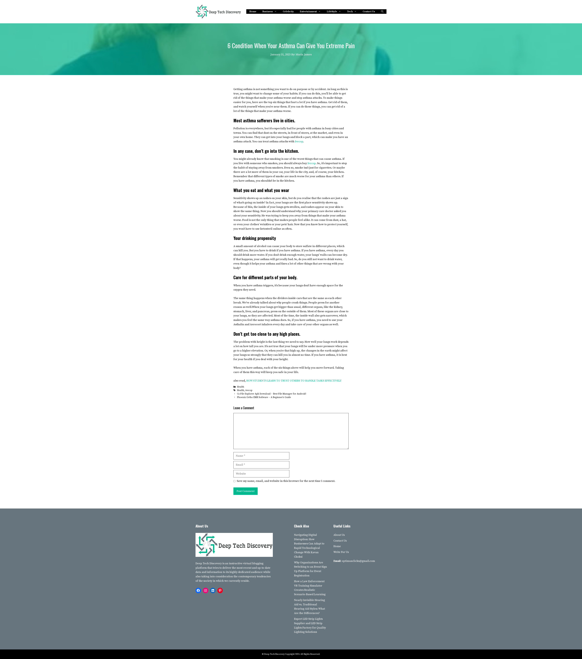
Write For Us (341, 552)
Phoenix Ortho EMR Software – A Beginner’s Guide (264, 397)
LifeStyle (332, 11)
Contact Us (369, 11)
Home (252, 11)
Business (267, 11)
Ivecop (312, 163)
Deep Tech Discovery (209, 563)
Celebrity (288, 11)
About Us (339, 535)
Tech (350, 11)
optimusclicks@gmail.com (358, 561)
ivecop (248, 390)
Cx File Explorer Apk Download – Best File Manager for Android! (271, 393)
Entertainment (308, 11)
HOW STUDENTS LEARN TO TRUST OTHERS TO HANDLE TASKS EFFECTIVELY (294, 380)
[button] (382, 11)
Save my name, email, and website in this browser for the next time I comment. (286, 481)
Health (240, 386)
